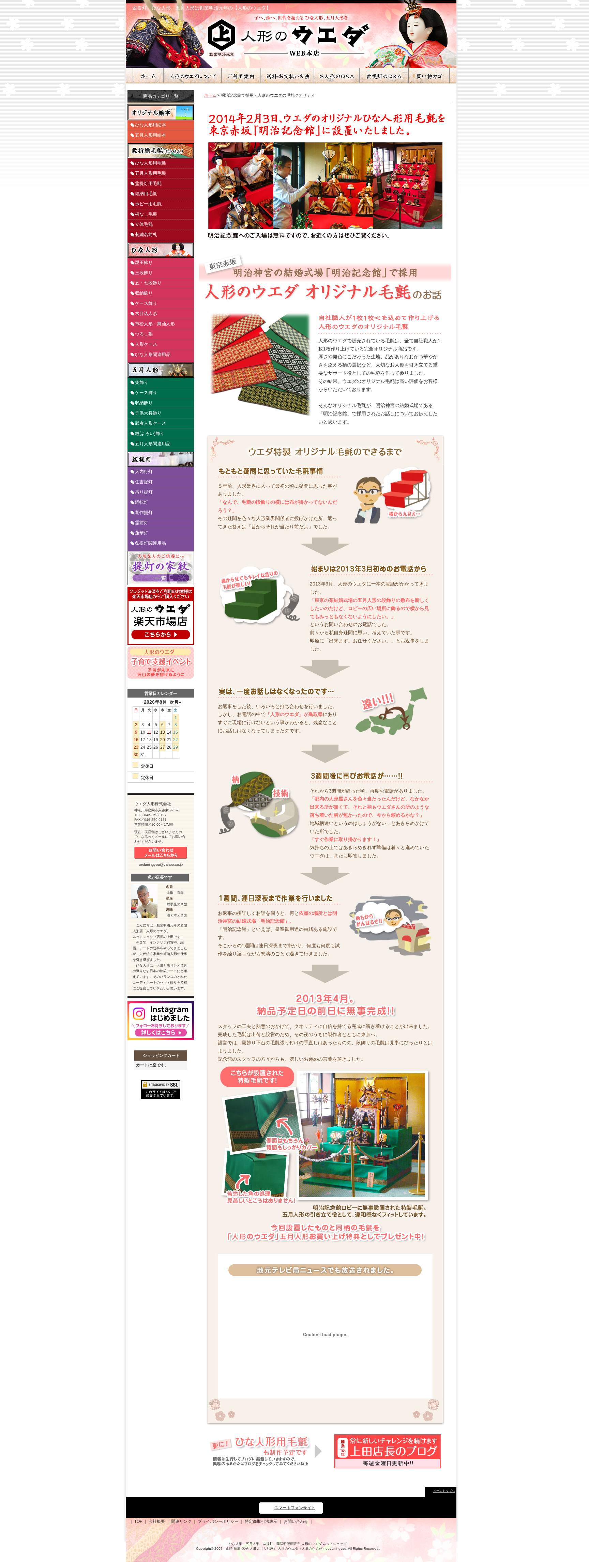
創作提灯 (144, 512)
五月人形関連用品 (152, 443)
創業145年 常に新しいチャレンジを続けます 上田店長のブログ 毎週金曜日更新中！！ (387, 1451)
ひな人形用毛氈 (150, 163)
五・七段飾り (148, 282)
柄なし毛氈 (146, 214)
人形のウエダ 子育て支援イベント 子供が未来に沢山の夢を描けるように (160, 662)
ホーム (148, 75)
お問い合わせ (296, 1521)
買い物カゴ (428, 75)
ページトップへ (444, 1491)
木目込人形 (146, 313)
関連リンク (181, 1521)
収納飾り (144, 293)
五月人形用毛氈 (150, 173)
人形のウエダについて (192, 75)
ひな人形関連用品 (152, 354)
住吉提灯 (144, 481)
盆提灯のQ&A (383, 75)
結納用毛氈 (146, 193)
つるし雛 (144, 334)
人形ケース (146, 344)
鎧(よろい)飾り (149, 433)
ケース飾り (146, 303)
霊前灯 (141, 522)
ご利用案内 (240, 75)
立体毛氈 (144, 224)
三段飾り (144, 272)
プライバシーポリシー (218, 1521)
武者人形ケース (150, 423)
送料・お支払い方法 (287, 75)
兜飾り (141, 382)
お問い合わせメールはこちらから (160, 853)
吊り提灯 (144, 492)
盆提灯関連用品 (150, 543)
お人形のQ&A (336, 75)
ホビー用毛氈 (148, 203)
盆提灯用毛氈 (148, 183)
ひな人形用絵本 (150, 124)
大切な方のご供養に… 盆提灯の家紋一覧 (160, 568)
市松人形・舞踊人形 (155, 323)
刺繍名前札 (146, 234)
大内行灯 (144, 471)
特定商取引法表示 (261, 1521)
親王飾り (144, 262)
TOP (138, 1521)
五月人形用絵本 (150, 135)
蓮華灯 (141, 532)
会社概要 (157, 1521)
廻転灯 (141, 502)
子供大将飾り (148, 413)
